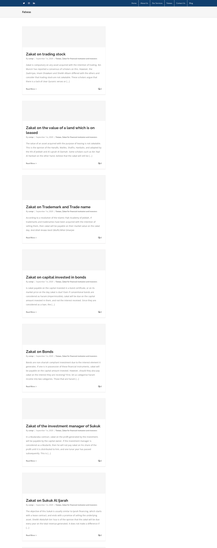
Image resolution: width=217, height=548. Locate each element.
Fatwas (58, 58)
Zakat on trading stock (46, 54)
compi (31, 58)
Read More (30, 89)
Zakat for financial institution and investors (79, 58)
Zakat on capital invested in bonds (56, 277)
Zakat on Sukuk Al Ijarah (47, 500)
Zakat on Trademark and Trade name (58, 207)
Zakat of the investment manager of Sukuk (63, 426)
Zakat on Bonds (39, 351)
